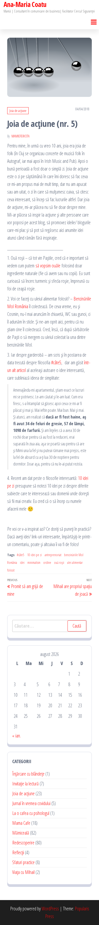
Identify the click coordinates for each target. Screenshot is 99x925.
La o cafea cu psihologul (30, 813)
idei (22, 562)
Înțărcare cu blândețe (28, 774)
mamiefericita (21, 136)
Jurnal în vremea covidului (31, 803)
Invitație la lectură (25, 783)
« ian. (16, 735)
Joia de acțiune (17, 110)
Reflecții (18, 852)
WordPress (50, 908)
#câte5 (56, 362)
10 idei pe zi (34, 555)
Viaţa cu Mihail (23, 872)
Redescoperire (23, 842)
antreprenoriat (53, 555)
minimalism (33, 562)
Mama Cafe (21, 823)
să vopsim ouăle (48, 265)
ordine (47, 562)
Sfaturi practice (23, 862)
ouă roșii (59, 562)
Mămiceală (20, 833)
